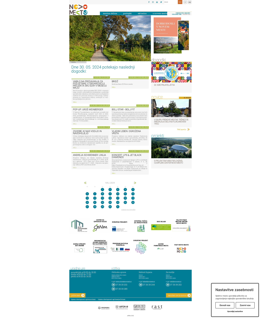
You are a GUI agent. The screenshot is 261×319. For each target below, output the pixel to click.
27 (87, 207)
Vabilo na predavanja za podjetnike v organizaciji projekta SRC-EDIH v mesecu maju (90, 84)
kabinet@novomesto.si (149, 281)
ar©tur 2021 (130, 315)
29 (102, 207)
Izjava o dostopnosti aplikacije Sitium (111, 299)
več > (74, 102)
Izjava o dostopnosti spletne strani (83, 299)
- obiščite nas (181, 13)
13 (87, 198)
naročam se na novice (177, 295)
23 (110, 202)
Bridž (115, 81)
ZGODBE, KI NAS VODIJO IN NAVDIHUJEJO (87, 132)
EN (190, 2)
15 (102, 198)
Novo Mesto (83, 9)
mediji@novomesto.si (175, 281)
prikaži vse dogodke (128, 210)
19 (133, 198)
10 (118, 194)
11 (125, 194)
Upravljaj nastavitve (235, 311)
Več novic (181, 129)
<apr (85, 182)
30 (110, 207)
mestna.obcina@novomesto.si (124, 281)
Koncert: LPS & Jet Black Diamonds (126, 156)
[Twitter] (161, 2)
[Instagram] (153, 2)
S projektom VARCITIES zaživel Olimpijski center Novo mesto (168, 162)
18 (125, 198)
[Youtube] (157, 2)
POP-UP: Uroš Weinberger (88, 109)
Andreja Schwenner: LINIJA (89, 155)
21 (95, 202)
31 (118, 207)
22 (102, 202)
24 (118, 202)
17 (118, 198)
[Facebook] (149, 2)
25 (125, 202)
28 (95, 207)
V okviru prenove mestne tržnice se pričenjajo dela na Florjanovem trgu (171, 121)
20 (87, 202)
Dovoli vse (225, 305)
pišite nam (75, 295)
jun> (134, 182)
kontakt (185, 2)
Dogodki (73, 62)
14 (95, 198)
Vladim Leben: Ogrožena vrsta (126, 132)
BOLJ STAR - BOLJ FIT (123, 109)
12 (133, 194)
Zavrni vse (245, 305)
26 (133, 202)
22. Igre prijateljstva (164, 85)
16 (110, 198)
